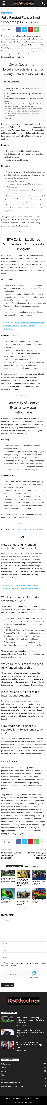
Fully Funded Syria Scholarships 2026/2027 (37, 855)
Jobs (3, 1079)
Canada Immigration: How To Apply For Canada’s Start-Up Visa (30, 1031)
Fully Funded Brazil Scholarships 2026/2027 (7, 901)
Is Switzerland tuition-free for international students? (23, 111)
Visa (3, 1075)
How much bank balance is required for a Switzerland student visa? (24, 114)
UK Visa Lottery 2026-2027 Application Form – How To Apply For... (30, 1044)
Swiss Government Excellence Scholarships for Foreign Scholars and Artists (21, 90)
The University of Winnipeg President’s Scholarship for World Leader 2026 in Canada (8, 880)
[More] (42, 29)
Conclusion (8, 118)
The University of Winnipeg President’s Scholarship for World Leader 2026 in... (30, 1020)
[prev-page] (22, 908)
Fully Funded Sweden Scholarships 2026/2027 (11, 855)
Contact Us (37, 1098)
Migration (4, 1071)
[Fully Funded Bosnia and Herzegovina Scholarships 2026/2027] (24, 893)
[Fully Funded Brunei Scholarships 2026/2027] (39, 875)
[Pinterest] (30, 29)
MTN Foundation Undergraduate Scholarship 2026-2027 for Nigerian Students (22, 882)
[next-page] (25, 908)
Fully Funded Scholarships (11, 1083)
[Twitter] (24, 29)
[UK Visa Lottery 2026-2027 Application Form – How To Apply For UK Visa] (7, 1045)
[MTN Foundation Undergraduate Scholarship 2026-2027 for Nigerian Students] (24, 874)
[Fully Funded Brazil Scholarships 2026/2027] (8, 893)
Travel (3, 1068)
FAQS (6, 101)
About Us (28, 1098)
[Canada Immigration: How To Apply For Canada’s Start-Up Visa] (7, 1032)
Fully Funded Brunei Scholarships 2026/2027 (38, 883)
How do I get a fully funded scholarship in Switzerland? (24, 104)
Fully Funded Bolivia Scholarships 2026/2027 (38, 901)
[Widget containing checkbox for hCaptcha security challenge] (20, 974)
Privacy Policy (17, 1098)
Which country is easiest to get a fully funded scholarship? (25, 108)
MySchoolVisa (22, 1102)
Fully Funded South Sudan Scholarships (26, 529)
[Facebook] (18, 29)
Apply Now (23, 232)
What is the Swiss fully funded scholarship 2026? (22, 106)
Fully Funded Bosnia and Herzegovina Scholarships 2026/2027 (23, 902)
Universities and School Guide (12, 1086)
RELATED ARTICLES (14, 866)
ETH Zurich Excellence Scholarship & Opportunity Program (22, 95)
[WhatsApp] (36, 29)
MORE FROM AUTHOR (31, 866)
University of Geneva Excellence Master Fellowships (23, 99)
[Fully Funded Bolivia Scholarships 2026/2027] (39, 893)
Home (3, 9)
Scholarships (11, 9)
